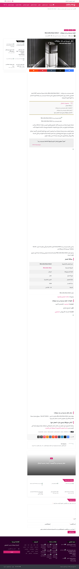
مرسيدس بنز (45, 431)
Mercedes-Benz (47, 268)
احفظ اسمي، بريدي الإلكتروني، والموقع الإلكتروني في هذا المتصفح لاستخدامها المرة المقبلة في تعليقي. (57, 529)
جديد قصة (31, 547)
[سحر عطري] (70, 4)
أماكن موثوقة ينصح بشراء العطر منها (62, 112)
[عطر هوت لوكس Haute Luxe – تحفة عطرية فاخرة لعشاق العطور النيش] (43, 546)
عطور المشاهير (26, 5)
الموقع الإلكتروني (47, 524)
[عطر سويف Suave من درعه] (9, 60)
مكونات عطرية (11, 5)
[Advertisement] (39, 19)
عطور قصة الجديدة (35, 553)
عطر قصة (37, 549)
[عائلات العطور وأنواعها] (62, 546)
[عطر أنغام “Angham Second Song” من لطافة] (54, 556)
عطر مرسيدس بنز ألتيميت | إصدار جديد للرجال (51, 463)
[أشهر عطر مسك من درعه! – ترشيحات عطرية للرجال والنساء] (54, 551)
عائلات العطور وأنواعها (63, 297)
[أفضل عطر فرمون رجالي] (51, 487)
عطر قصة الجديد (32, 549)
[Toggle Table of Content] (71, 103)
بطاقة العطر (68, 105)
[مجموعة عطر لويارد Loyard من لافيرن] (48, 551)
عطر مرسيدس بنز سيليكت (50, 431)
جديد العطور (45, 5)
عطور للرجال (68, 8)
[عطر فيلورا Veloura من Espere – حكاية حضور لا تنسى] (43, 551)
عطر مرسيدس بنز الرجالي (57, 431)
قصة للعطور (30, 553)
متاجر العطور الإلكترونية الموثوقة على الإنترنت (56, 428)
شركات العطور (34, 5)
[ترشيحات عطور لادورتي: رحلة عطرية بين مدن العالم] (48, 546)
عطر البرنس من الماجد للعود (69, 491)
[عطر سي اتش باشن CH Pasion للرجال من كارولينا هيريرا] (36, 487)
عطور (39, 5)
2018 (69, 431)
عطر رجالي (62, 431)
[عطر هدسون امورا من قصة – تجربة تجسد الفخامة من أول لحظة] (48, 556)
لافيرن (26, 553)
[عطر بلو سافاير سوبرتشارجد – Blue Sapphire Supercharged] (19, 45)
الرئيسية (51, 5)
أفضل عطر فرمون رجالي (54, 491)
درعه (28, 547)
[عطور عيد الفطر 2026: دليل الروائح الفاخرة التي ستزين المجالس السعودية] (54, 546)
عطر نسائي (36, 551)
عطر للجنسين (26, 549)
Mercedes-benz (66, 431)
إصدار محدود (36, 547)
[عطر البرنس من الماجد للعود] (67, 487)
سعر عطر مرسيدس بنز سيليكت (64, 110)
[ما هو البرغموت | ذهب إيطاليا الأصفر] (62, 560)
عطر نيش (32, 551)
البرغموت (66, 304)
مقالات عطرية (18, 5)
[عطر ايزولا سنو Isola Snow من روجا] (43, 555)
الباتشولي (57, 312)
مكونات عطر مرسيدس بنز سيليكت (63, 108)
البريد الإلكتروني (73, 524)
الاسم (74, 518)
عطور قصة (28, 551)
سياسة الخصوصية (9, 566)
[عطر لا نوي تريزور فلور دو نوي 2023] (9, 45)
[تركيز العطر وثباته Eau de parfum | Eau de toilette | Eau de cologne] (62, 551)
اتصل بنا (5, 566)
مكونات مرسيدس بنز (41, 431)
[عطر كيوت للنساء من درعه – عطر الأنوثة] (19, 60)
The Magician (63, 444)
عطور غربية (70, 30)
